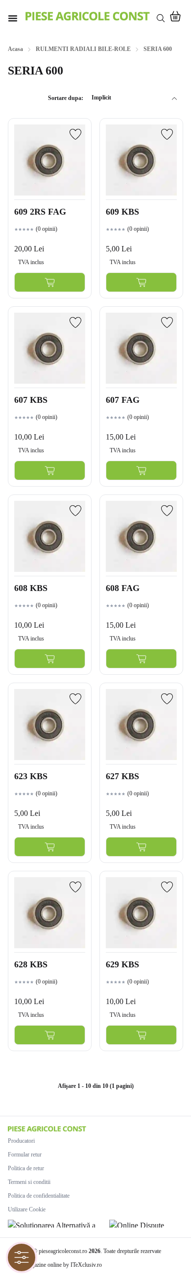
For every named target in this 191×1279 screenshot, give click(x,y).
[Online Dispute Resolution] (146, 1224)
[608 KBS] (49, 536)
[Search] (161, 18)
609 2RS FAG (40, 212)
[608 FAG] (141, 536)
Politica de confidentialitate (39, 1195)
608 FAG (123, 588)
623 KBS (31, 776)
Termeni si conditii (29, 1182)
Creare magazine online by (55, 1264)
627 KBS (122, 776)
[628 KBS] (49, 912)
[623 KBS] (49, 724)
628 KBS (31, 964)
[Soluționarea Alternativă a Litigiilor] (55, 1224)
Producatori (21, 1140)
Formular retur (25, 1154)
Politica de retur (26, 1168)
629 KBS (122, 964)
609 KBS (122, 212)
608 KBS (31, 588)
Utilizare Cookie (27, 1209)
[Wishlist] (75, 134)
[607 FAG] (141, 348)
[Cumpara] (49, 282)
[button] (175, 18)
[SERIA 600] (87, 16)
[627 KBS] (141, 724)
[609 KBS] (141, 160)
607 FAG (123, 400)
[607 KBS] (49, 348)
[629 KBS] (141, 912)
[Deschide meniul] (13, 18)
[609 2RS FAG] (49, 160)
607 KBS (31, 400)
